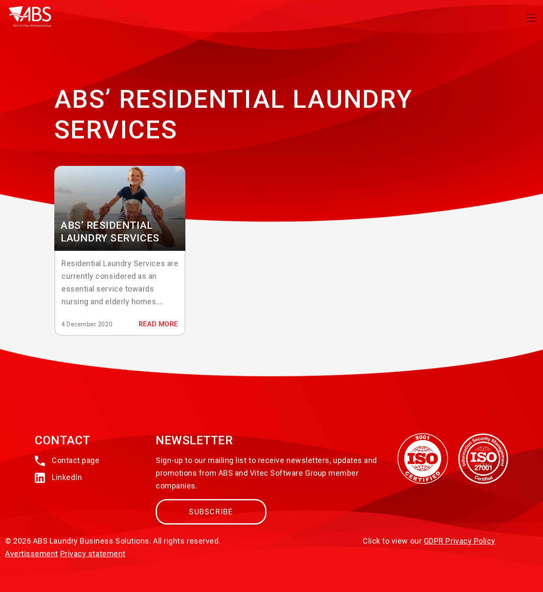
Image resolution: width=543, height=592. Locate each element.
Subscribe (211, 511)
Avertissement (31, 553)
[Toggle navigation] (531, 18)
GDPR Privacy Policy (459, 540)
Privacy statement (93, 553)
